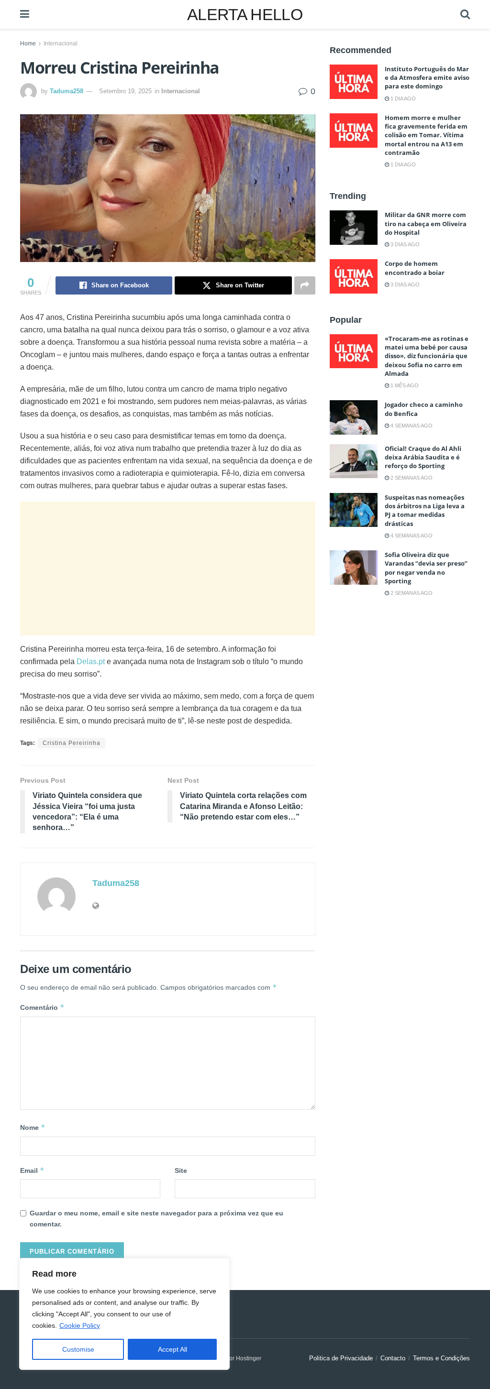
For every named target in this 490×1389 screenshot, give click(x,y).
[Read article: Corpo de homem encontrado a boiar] (354, 276)
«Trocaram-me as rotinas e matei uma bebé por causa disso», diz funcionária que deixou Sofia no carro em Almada (426, 356)
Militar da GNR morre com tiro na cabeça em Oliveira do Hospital (426, 223)
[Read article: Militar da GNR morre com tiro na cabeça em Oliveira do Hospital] (354, 227)
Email (32, 1170)
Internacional (61, 43)
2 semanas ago (411, 478)
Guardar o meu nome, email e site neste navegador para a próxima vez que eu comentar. (156, 1218)
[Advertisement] (167, 568)
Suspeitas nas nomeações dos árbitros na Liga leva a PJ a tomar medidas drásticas (425, 510)
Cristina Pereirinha (71, 743)
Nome (32, 1127)
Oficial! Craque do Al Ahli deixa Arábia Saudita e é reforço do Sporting (423, 457)
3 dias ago (404, 244)
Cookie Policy (79, 1325)
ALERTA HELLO (244, 14)
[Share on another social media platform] (304, 285)
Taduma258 (66, 91)
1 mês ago (404, 385)
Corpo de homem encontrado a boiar (415, 267)
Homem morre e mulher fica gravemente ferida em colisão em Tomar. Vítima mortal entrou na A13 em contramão (426, 135)
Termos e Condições (441, 1358)
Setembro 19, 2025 (125, 91)
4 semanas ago (411, 425)
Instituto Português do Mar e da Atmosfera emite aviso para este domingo (427, 77)
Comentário (42, 1007)
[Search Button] (465, 14)
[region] (124, 1314)
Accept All (172, 1349)
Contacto (392, 1358)
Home (28, 43)
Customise (78, 1349)
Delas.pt (91, 661)
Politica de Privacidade (341, 1358)
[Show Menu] (24, 14)
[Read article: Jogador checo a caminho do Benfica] (354, 417)
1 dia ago (402, 98)
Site (181, 1170)
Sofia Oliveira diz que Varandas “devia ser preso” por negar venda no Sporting (426, 567)
